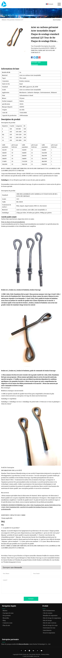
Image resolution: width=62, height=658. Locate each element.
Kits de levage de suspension (52, 618)
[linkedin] (33, 650)
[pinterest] (29, 650)
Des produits (11, 20)
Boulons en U (19, 20)
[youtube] (41, 650)
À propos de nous (8, 613)
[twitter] (25, 650)
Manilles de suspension (50, 615)
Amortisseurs (47, 630)
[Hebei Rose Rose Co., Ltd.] (4, 4)
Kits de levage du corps (50, 625)
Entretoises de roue (49, 628)
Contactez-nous (7, 623)
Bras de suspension (49, 633)
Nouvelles (6, 618)
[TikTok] (37, 650)
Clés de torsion (47, 613)
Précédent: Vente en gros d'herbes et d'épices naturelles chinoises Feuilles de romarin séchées (30, 556)
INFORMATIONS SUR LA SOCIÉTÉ (11, 470)
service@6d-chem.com (33, 656)
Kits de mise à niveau (49, 623)
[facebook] (21, 650)
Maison (4, 20)
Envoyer (31, 599)
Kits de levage (47, 620)
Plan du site (6, 625)
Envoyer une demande (36, 63)
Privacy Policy (45, 654)
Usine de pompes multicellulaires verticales (14, 644)
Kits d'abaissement (49, 610)
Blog (4, 620)
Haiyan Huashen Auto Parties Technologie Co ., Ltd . (35, 644)
